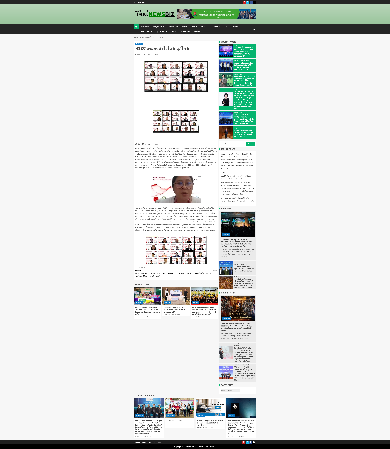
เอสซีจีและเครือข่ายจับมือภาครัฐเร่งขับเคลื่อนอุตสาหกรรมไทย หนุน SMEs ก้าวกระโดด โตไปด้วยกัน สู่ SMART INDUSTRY (244, 119)
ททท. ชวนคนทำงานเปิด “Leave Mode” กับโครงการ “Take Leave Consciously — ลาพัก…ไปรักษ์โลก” (237, 201)
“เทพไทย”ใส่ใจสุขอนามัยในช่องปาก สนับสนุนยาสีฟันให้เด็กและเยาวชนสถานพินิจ (175, 310)
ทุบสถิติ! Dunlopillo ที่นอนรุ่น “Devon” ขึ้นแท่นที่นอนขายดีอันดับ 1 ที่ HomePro (210, 423)
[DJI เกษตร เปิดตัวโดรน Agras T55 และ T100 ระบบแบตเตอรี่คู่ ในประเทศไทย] (226, 268)
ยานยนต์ (194, 27)
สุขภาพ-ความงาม (162, 32)
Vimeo (144, 442)
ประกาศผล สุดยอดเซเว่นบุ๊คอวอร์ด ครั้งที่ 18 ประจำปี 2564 (196, 272)
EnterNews (201, 447)
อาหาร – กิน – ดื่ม (146, 32)
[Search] (254, 29)
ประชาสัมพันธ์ (185, 32)
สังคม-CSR (217, 27)
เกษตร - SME (226, 234)
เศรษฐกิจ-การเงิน (158, 27)
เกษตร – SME (205, 27)
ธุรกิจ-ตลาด (145, 27)
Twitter (158, 442)
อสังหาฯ (184, 27)
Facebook (151, 442)
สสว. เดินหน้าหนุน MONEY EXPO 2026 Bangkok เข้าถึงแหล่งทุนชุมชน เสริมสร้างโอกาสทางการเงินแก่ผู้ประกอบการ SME (244, 51)
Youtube (137, 442)
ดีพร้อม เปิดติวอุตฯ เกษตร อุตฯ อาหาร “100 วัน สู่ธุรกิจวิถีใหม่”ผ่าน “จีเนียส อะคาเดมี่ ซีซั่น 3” (155, 273)
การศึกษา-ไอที (173, 27)
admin (138, 54)
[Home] (136, 26)
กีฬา (227, 27)
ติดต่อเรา (197, 32)
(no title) (223, 172)
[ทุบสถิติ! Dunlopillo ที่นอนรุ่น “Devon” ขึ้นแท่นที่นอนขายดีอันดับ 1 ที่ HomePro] (210, 408)
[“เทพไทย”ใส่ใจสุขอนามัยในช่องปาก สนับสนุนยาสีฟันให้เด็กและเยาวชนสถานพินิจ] (176, 296)
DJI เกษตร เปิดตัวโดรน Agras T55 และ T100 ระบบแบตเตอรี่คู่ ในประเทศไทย (244, 269)
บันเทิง (174, 32)
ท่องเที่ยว (235, 27)
